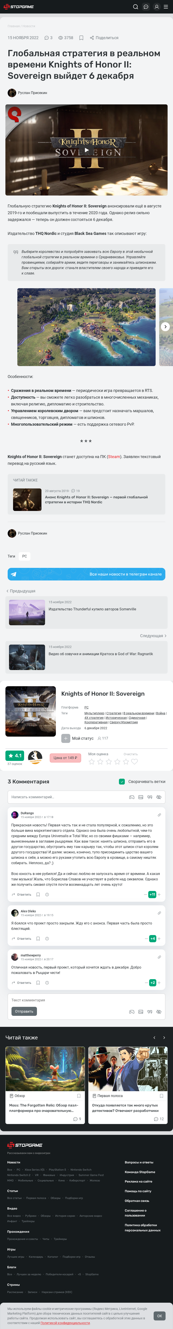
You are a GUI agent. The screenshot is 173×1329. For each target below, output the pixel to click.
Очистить (131, 754)
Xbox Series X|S (34, 1169)
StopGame (92, 1274)
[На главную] (19, 6)
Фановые (49, 1175)
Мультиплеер (94, 713)
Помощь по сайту (138, 1191)
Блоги (11, 1267)
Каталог (53, 1256)
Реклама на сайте (138, 1181)
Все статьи (14, 1198)
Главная (14, 26)
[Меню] (166, 6)
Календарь (36, 1256)
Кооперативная (96, 722)
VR (37, 1175)
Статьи (12, 1191)
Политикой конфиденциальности (65, 1323)
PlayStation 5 (57, 1169)
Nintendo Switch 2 (18, 1175)
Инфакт (12, 1221)
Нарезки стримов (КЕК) (57, 1292)
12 (162, 1119)
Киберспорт (77, 1180)
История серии (65, 1215)
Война (160, 713)
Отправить (24, 1011)
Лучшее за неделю (29, 1274)
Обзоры (56, 1198)
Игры (11, 1249)
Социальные (46, 1180)
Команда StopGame (140, 1172)
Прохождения (18, 1232)
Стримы (13, 1285)
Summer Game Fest (91, 1175)
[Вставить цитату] (150, 1011)
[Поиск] (135, 6)
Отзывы (90, 1256)
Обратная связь (137, 1201)
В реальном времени (138, 713)
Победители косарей (59, 1274)
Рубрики (30, 1215)
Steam (114, 456)
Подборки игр (74, 1198)
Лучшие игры (15, 1256)
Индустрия (67, 1175)
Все (9, 1169)
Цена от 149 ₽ (65, 758)
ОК (159, 1316)
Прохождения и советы (22, 1239)
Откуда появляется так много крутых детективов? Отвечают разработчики (125, 1108)
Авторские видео (91, 1215)
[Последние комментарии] (146, 7)
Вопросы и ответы (139, 1162)
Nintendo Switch (81, 1169)
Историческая (116, 718)
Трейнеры (60, 1239)
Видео (12, 1208)
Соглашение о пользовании (135, 1213)
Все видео (14, 1215)
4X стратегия (94, 718)
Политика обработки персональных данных (143, 1227)
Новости (29, 26)
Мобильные (25, 1180)
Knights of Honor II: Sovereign (103, 693)
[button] (21, 894)
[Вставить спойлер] (159, 1011)
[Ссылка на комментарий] (159, 815)
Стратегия (113, 713)
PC (24, 556)
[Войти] (157, 7)
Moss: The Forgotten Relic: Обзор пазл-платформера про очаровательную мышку (43, 1108)
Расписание (15, 1292)
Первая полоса (36, 1198)
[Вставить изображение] (140, 1011)
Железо (95, 1180)
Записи (32, 1292)
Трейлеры (28, 1221)
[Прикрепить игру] (131, 1011)
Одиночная (137, 718)
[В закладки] (81, 37)
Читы (46, 1239)
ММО (10, 1180)
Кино (61, 1180)
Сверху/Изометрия (124, 722)
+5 (79, 1274)
